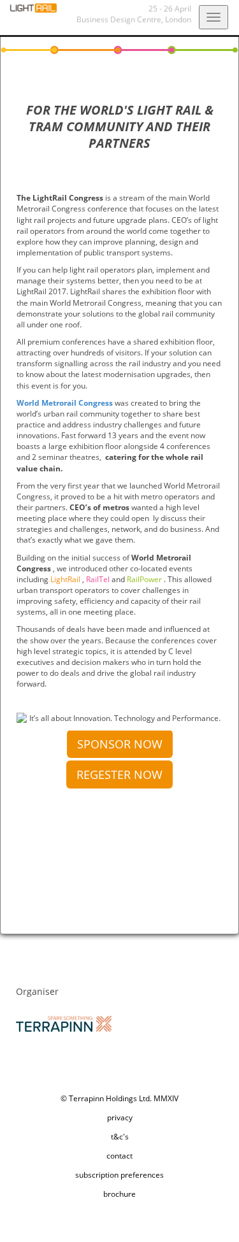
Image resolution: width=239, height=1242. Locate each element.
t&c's (120, 1136)
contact (119, 1155)
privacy (120, 1117)
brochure (119, 1193)
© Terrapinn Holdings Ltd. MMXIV (119, 1098)
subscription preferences (119, 1174)
